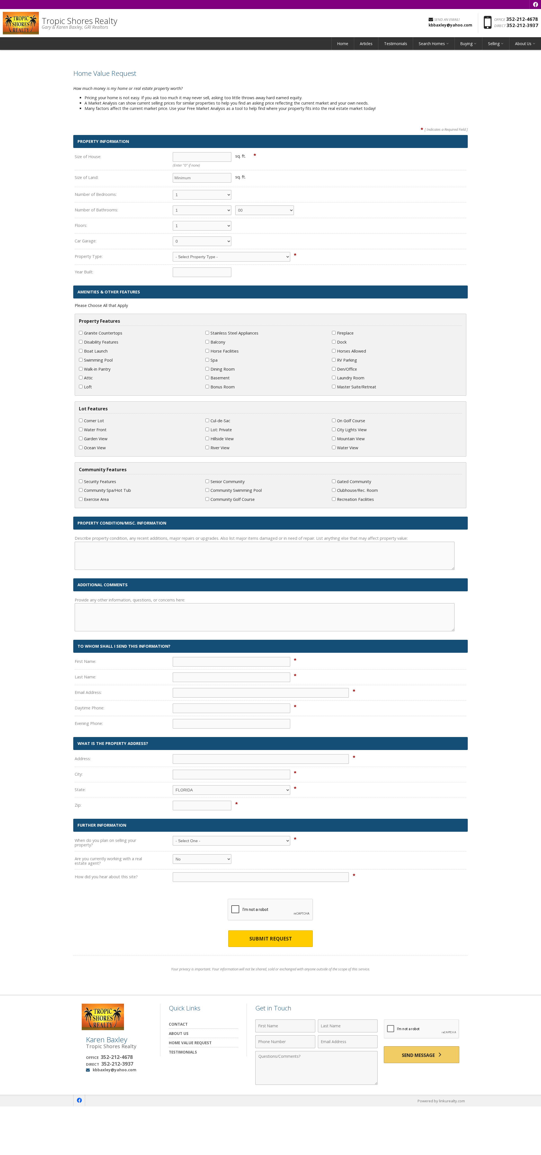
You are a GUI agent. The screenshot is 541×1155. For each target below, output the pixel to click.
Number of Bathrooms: (96, 210)
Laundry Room (350, 377)
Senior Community (227, 481)
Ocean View (95, 447)
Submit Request (270, 938)
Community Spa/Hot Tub (107, 490)
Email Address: (88, 692)
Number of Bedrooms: (96, 194)
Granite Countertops (103, 333)
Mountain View (351, 438)
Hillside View (222, 438)
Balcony (217, 342)
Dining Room (222, 369)
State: (80, 789)
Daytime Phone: (89, 708)
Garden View (95, 438)
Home (342, 43)
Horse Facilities (224, 351)
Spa (214, 360)
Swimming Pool (98, 360)
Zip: (78, 805)
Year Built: (84, 272)
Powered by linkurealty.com (441, 1100)
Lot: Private (221, 429)
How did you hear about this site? (106, 876)
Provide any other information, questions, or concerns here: (130, 600)
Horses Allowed (351, 351)
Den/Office (347, 369)
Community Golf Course (232, 499)
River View (219, 447)
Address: (83, 758)
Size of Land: (86, 177)
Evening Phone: (89, 723)
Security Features (100, 481)
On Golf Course (351, 420)
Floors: (81, 225)
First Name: (85, 661)
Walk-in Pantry (97, 369)
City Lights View (352, 429)
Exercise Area (96, 499)
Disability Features (101, 342)
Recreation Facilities (355, 499)
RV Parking (347, 360)
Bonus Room (222, 387)
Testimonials (395, 43)
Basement (220, 377)
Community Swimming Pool (236, 490)
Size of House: (88, 156)
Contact (178, 1024)
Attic (88, 377)
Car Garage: (85, 241)
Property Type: (89, 256)
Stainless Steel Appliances (234, 333)
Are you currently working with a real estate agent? (108, 861)
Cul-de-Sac (220, 420)
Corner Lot (94, 420)
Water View (347, 447)
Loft (88, 387)
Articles (366, 43)
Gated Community (354, 481)
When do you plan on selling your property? (105, 843)
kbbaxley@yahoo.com (114, 1069)
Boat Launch (96, 351)
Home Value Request (190, 1042)
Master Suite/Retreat (356, 387)
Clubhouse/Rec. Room (357, 490)
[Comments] (316, 1083)
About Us (179, 1033)
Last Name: (85, 677)
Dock (342, 342)
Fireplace (345, 333)
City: (79, 774)
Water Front (95, 429)
